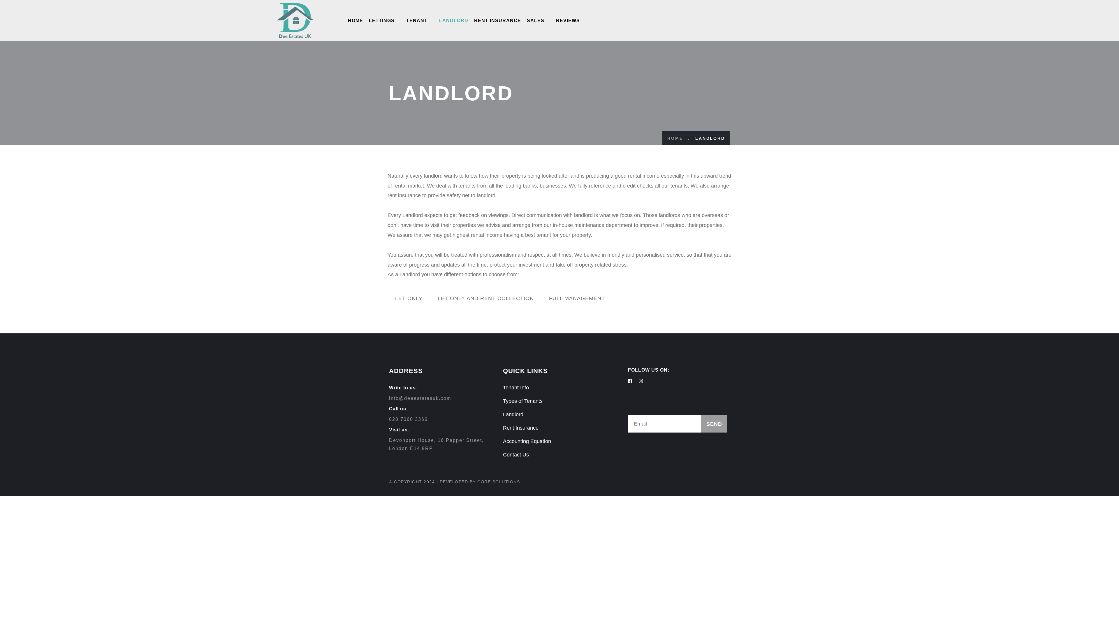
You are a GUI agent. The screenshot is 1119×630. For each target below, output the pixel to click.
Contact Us (516, 455)
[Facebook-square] (630, 381)
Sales (535, 20)
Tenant (416, 20)
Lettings (382, 20)
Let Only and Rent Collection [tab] (486, 298)
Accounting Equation (527, 441)
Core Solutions (498, 482)
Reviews (568, 20)
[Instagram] (640, 381)
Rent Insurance (497, 20)
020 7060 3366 (408, 419)
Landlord (453, 20)
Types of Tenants (523, 401)
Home (355, 20)
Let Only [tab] (409, 298)
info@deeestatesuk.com (420, 398)
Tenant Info (516, 388)
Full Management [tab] (577, 298)
